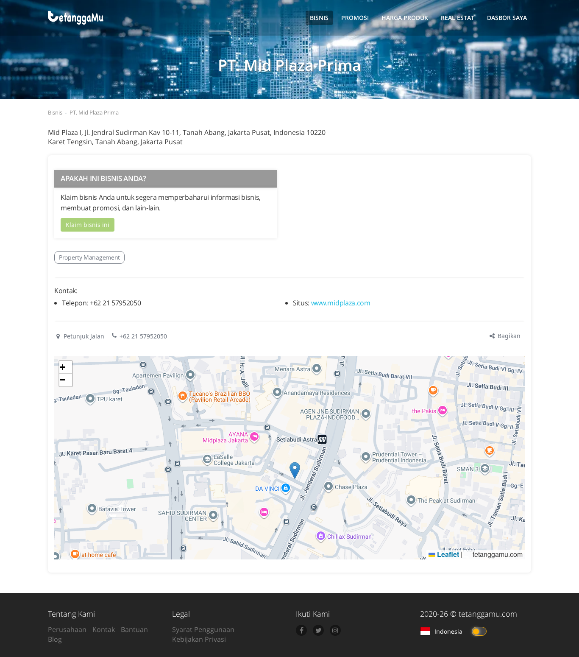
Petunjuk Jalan (83, 336)
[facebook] (301, 630)
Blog (55, 639)
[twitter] (318, 630)
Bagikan (508, 336)
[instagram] (335, 630)
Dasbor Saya (507, 18)
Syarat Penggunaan (203, 629)
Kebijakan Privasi (199, 639)
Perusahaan (67, 629)
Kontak (103, 629)
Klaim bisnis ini (87, 225)
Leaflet (447, 554)
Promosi (355, 18)
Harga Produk (404, 18)
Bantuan (134, 629)
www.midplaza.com (340, 303)
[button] (295, 470)
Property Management (89, 257)
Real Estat (457, 18)
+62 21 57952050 (143, 336)
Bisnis (319, 18)
